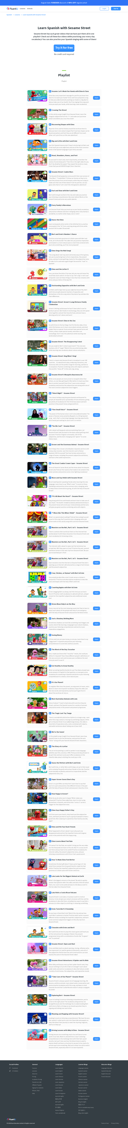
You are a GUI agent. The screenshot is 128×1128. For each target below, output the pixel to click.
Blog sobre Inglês (83, 1113)
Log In (104, 9)
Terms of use (105, 1123)
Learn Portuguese (60, 1093)
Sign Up (116, 9)
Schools (29, 9)
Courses (34, 1068)
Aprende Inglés (59, 1096)
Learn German (59, 1079)
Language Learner (83, 1068)
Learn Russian (59, 1085)
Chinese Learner (82, 1079)
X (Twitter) (15, 1071)
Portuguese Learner (84, 1096)
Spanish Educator (106, 1071)
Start (96, 98)
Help (33, 1093)
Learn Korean (59, 1091)
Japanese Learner (83, 1085)
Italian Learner (82, 1091)
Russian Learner (82, 1088)
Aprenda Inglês (59, 1105)
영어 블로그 (81, 1110)
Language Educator (106, 1068)
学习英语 (58, 1107)
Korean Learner (82, 1093)
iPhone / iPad (35, 1091)
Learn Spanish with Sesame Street (34, 15)
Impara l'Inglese (59, 1110)
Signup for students (37, 1088)
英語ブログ (81, 1105)
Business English (83, 1099)
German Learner (82, 1082)
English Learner (82, 1074)
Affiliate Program (37, 1085)
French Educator (106, 1077)
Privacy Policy (115, 1123)
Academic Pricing (37, 1079)
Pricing (34, 1077)
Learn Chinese (59, 1077)
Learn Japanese (59, 1082)
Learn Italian (58, 1088)
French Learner (82, 1077)
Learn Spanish (59, 1068)
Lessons (22, 9)
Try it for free (64, 48)
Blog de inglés (82, 1102)
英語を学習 (58, 1099)
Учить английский (60, 1113)
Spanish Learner (82, 1071)
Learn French (59, 1074)
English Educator (106, 1074)
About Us (34, 1074)
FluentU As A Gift (36, 1082)
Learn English (59, 1071)
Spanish (9, 15)
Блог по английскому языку (86, 1107)
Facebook (15, 1068)
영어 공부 (58, 1102)
